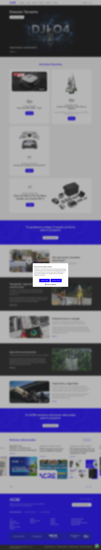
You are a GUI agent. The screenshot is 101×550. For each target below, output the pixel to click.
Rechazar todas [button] (56, 280)
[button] (50, 284)
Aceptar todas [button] (44, 280)
